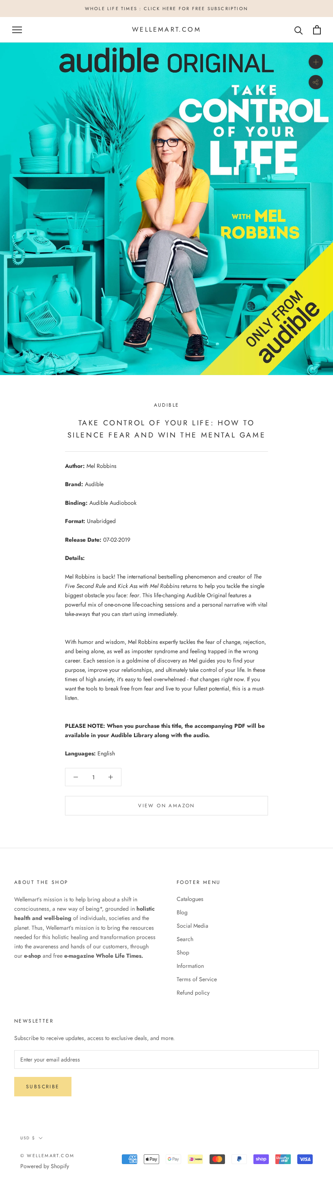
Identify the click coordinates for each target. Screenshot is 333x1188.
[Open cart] (317, 29)
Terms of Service (197, 979)
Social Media (192, 926)
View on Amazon (166, 805)
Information (190, 966)
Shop (183, 952)
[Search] (298, 30)
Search (185, 939)
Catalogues (190, 899)
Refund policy (193, 993)
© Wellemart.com (47, 1155)
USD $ (27, 1138)
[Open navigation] (17, 29)
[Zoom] (316, 62)
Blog (182, 912)
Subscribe (43, 1086)
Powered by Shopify (44, 1166)
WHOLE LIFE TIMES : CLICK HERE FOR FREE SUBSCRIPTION (166, 8)
